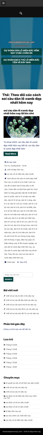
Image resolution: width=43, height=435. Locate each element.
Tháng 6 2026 (11, 345)
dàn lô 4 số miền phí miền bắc (23, 218)
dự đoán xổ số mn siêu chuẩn (17, 402)
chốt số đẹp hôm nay (15, 170)
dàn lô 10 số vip (14, 200)
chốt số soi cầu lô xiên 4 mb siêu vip (20, 296)
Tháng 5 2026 (11, 349)
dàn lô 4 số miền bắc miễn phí (15, 214)
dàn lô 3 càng (26, 200)
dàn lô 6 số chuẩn (21, 229)
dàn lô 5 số (32, 222)
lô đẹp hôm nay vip (13, 411)
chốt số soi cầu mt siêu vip (16, 392)
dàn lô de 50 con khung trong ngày (21, 236)
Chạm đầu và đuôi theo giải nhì (20, 189)
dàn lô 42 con (22, 222)
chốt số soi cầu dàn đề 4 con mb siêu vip (22, 309)
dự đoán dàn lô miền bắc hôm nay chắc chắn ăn (21, 51)
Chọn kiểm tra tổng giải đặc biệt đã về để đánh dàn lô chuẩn (21, 192)
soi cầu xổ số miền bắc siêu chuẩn (20, 174)
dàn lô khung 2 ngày (12, 240)
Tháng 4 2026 (11, 354)
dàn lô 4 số (14, 207)
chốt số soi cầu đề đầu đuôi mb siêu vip (21, 300)
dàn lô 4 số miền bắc (28, 211)
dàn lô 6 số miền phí (20, 232)
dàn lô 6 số (8, 225)
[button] (3, 3)
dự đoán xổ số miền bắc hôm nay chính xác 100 (20, 397)
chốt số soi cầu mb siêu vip (16, 387)
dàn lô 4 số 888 (26, 207)
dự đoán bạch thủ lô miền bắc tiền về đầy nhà (21, 61)
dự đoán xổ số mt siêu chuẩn (17, 407)
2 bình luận (11, 262)
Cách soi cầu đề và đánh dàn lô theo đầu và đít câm (19, 185)
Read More (10, 154)
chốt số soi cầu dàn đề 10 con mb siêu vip (22, 313)
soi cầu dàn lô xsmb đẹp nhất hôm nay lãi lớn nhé (19, 112)
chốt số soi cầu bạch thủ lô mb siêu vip (21, 305)
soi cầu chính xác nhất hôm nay (18, 416)
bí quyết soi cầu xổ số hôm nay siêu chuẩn (22, 383)
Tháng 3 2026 (11, 358)
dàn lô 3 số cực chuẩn (19, 204)
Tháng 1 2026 (11, 367)
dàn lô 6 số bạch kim (22, 225)
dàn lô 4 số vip (10, 222)
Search (8, 279)
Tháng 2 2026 (11, 362)
